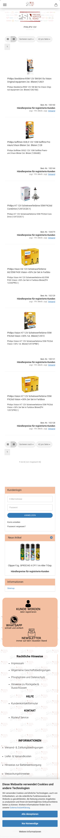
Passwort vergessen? (16, 526)
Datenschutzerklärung (20, 807)
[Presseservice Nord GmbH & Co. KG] (30, 4)
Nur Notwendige (30, 823)
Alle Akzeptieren (30, 814)
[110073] (30, 552)
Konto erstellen (13, 522)
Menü (5, 5)
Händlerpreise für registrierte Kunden (30, 571)
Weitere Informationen (30, 831)
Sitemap (11, 588)
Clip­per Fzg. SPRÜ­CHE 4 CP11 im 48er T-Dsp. (30, 565)
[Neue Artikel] (51, 538)
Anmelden (30, 515)
